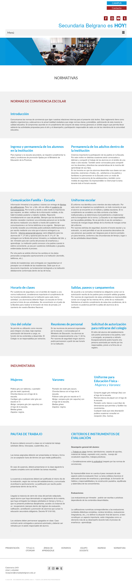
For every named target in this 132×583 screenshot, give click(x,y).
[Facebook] (49, 568)
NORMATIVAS (119, 548)
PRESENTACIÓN (12, 548)
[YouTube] (57, 568)
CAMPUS (116, 3)
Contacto (116, 8)
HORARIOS (66, 548)
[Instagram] (53, 568)
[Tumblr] (61, 568)
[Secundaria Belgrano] (24, 7)
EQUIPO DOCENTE (84, 549)
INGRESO (102, 548)
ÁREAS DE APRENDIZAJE (48, 549)
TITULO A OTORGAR (30, 549)
